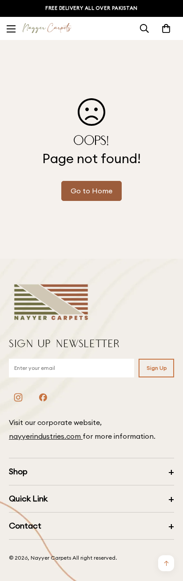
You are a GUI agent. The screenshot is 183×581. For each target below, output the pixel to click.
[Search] (144, 28)
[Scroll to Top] (167, 534)
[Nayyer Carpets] (47, 28)
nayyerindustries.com (46, 436)
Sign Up (157, 368)
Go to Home (91, 190)
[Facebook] (43, 397)
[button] (166, 28)
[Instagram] (18, 397)
